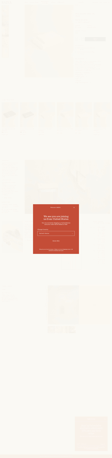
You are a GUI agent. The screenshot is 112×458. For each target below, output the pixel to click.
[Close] (74, 207)
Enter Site (56, 241)
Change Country (42, 229)
